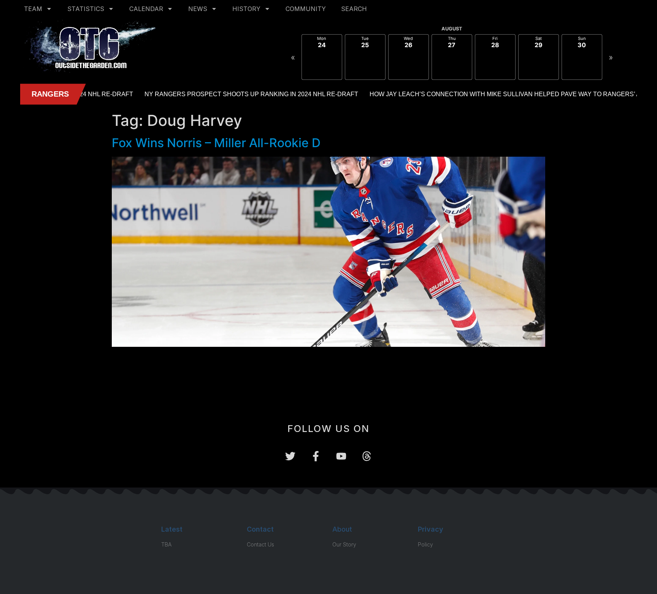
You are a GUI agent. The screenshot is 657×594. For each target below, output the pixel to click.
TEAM (33, 9)
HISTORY (246, 9)
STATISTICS (85, 9)
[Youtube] (341, 456)
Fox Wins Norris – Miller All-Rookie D (216, 142)
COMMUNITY (306, 9)
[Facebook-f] (316, 456)
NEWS (197, 9)
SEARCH (354, 9)
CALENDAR (146, 9)
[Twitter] (290, 456)
